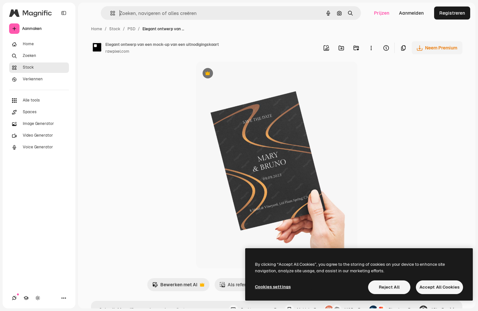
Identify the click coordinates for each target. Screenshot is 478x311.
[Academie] (26, 298)
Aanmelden (411, 13)
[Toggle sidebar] (64, 13)
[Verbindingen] (14, 298)
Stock (114, 29)
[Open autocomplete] (110, 13)
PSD (131, 29)
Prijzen (381, 13)
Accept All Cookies (439, 287)
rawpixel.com (117, 51)
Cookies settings (273, 287)
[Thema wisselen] (38, 298)
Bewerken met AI (174, 286)
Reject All (389, 287)
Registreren (452, 13)
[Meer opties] (371, 47)
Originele (239, 74)
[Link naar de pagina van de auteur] (97, 48)
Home (96, 29)
